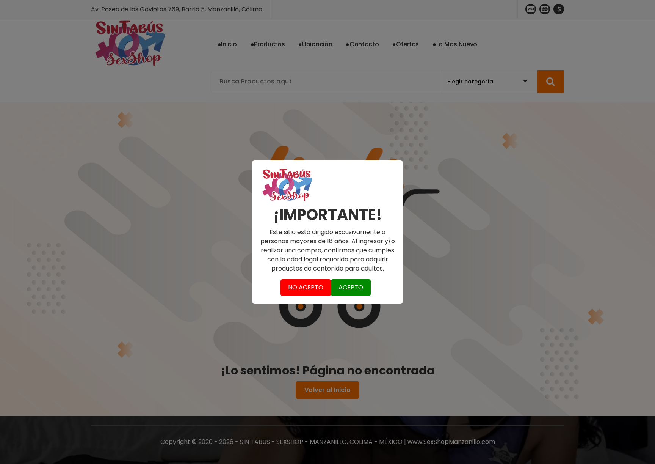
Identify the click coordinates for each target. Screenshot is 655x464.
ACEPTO (350, 287)
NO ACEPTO (305, 287)
